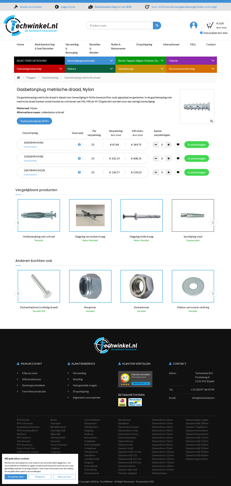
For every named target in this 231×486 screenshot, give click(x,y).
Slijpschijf (55, 434)
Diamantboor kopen (128, 426)
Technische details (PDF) (34, 121)
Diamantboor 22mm (162, 419)
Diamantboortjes (127, 437)
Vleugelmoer (91, 451)
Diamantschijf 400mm (197, 455)
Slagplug (88, 430)
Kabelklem (89, 455)
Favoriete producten (34, 391)
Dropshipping (144, 44)
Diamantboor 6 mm (128, 430)
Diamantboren (125, 441)
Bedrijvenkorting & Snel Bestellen (45, 46)
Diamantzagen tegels (197, 419)
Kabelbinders (91, 426)
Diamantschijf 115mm (197, 437)
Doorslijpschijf (58, 430)
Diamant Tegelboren (196, 426)
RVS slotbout (24, 437)
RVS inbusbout (25, 444)
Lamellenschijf (91, 458)
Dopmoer (55, 441)
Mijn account (29, 373)
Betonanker (90, 437)
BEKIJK (25, 247)
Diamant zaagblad (127, 473)
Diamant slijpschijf (127, 469)
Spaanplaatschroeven (28, 426)
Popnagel (56, 423)
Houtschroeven (59, 444)
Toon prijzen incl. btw (215, 32)
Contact (211, 44)
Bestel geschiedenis (33, 385)
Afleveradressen (31, 379)
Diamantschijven (127, 466)
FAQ (192, 44)
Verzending (79, 373)
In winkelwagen (197, 144)
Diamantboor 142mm (163, 466)
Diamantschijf (125, 444)
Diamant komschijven (197, 430)
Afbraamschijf (58, 437)
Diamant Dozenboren (197, 434)
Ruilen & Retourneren (118, 46)
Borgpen (89, 462)
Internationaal (171, 44)
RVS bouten (23, 419)
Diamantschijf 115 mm (129, 451)
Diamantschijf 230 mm (129, 462)
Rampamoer (90, 423)
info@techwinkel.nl (203, 397)
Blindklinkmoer (58, 426)
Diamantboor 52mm (162, 434)
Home (20, 44)
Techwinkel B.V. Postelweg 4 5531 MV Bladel (204, 377)
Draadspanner (91, 473)
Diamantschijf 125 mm (129, 458)
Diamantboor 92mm (162, 448)
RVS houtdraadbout (27, 430)
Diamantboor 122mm (163, 458)
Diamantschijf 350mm (197, 451)
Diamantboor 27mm (162, 423)
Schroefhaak (91, 466)
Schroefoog (90, 469)
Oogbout (55, 448)
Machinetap (124, 419)
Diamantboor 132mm (163, 462)
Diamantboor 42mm (162, 430)
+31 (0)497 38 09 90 (202, 389)
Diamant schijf (125, 448)
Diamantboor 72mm (162, 441)
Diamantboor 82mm (162, 444)
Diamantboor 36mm (162, 426)
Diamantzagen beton (197, 458)
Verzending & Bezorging (72, 48)
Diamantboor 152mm (163, 469)
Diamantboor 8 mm (128, 434)
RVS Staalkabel (92, 444)
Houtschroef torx (26, 448)
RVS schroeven (25, 423)
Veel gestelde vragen (85, 385)
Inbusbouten (24, 441)
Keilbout (89, 434)
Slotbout (21, 434)
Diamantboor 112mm (163, 455)
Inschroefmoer (92, 419)
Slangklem (123, 423)
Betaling (78, 379)
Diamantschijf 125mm (197, 441)
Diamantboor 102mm (163, 451)
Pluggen (31, 77)
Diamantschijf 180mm (197, 423)
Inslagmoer (90, 448)
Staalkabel (89, 441)
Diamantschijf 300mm (197, 448)
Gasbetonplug (50, 77)
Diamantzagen (159, 473)
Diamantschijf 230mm (197, 444)
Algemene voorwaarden (86, 397)
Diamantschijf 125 (127, 455)
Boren (54, 419)
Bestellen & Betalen (94, 48)
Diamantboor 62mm (162, 437)
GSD (151, 481)
